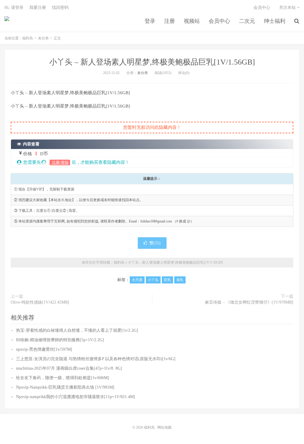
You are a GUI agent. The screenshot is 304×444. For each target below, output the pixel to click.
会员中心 (219, 21)
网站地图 (164, 427)
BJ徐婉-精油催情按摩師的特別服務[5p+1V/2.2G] (60, 340)
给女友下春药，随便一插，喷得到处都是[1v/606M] (62, 378)
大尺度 (137, 280)
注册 (169, 21)
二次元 (247, 21)
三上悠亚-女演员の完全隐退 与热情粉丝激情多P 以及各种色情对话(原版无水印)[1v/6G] (95, 359)
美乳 (179, 280)
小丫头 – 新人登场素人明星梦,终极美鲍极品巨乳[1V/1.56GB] (152, 62)
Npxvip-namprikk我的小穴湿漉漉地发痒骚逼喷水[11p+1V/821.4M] (75, 397)
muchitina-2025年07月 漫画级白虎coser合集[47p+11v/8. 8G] (69, 368)
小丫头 (153, 280)
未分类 (43, 38)
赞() (155, 243)
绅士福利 (274, 21)
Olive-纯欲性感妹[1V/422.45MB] (40, 302)
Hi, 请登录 (13, 7)
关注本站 (288, 7)
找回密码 (60, 7)
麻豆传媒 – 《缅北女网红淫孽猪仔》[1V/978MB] (249, 302)
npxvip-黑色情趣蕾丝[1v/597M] (44, 349)
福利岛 (6, 21)
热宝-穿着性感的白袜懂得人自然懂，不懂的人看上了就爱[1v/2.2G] (77, 330)
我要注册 (37, 7)
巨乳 (167, 280)
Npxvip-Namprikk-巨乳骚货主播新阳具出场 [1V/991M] (65, 387)
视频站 (192, 21)
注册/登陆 (60, 162)
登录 (150, 21)
